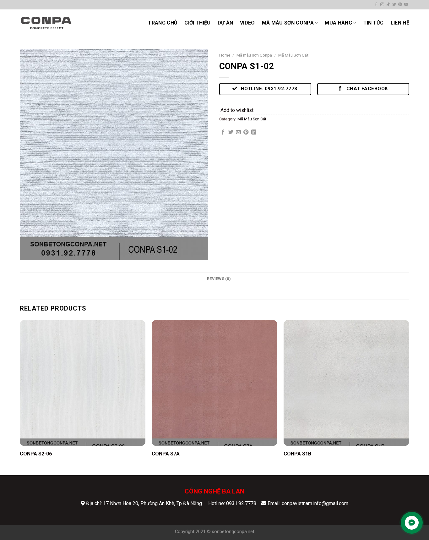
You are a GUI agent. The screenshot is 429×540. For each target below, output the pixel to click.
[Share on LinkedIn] (253, 132)
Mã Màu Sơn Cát (293, 55)
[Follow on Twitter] (394, 5)
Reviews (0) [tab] (219, 278)
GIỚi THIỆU (197, 23)
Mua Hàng (338, 23)
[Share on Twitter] (230, 132)
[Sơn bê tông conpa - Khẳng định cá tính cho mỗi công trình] (46, 23)
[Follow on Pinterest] (400, 5)
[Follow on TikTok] (388, 5)
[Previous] (20, 396)
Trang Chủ (162, 23)
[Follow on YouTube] (406, 5)
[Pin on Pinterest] (245, 132)
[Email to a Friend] (238, 132)
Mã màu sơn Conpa (288, 23)
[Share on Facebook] (222, 132)
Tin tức (373, 23)
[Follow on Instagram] (382, 5)
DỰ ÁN (225, 23)
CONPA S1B (297, 454)
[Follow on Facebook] (376, 5)
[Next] (409, 396)
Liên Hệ (400, 23)
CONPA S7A (166, 454)
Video (247, 23)
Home (224, 55)
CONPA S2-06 (36, 454)
